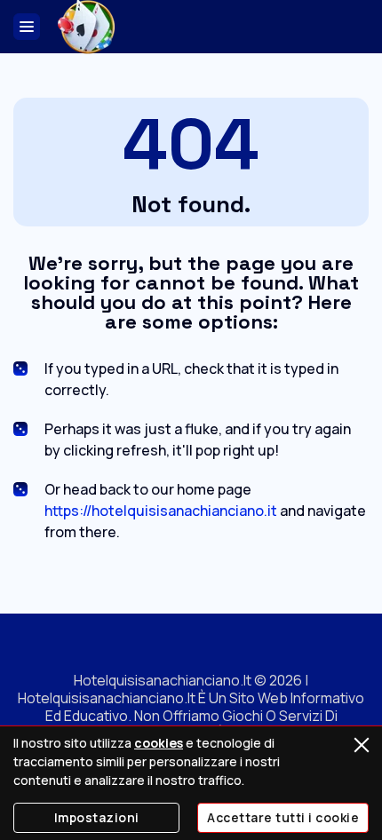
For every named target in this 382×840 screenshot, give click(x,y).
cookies (158, 742)
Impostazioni (96, 817)
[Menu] (26, 26)
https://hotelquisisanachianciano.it (160, 510)
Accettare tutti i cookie (283, 817)
